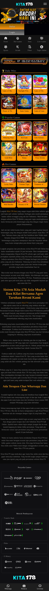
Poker (30, 50)
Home (6, 42)
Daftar (12, 26)
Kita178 (25, 303)
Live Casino (41, 42)
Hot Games (18, 42)
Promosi (24, 589)
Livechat (40, 589)
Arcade (17, 50)
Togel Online (41, 50)
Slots (30, 42)
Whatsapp (8, 589)
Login (12, 32)
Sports (5, 50)
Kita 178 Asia (12, 211)
